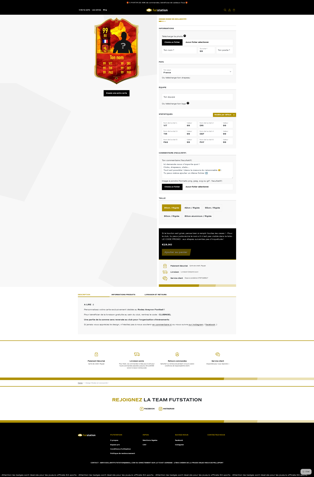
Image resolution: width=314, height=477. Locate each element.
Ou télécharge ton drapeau (176, 78)
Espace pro (115, 445)
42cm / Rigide (192, 208)
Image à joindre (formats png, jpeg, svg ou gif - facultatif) (192, 181)
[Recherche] (225, 10)
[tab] (190, 295)
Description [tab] (84, 295)
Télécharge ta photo (173, 36)
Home (80, 383)
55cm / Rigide (212, 208)
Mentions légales (150, 440)
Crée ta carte (84, 10)
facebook (210, 325)
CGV (144, 445)
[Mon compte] (229, 10)
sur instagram (196, 325)
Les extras (96, 10)
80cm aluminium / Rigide (198, 216)
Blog (105, 10)
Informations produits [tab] (123, 295)
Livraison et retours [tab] (156, 295)
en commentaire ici (162, 325)
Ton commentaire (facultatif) (177, 160)
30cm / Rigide (171, 208)
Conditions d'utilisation (120, 449)
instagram (168, 409)
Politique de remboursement (122, 453)
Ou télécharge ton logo (175, 103)
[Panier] (234, 10)
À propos (114, 440)
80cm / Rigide (171, 216)
